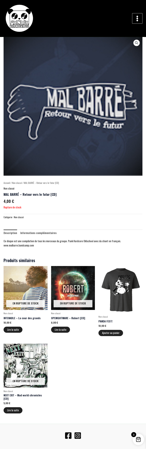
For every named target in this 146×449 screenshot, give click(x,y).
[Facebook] (68, 435)
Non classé (17, 183)
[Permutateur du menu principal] (137, 18)
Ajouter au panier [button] (110, 333)
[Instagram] (77, 435)
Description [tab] (10, 233)
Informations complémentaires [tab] (38, 233)
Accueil (7, 183)
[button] (136, 43)
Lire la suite (13, 329)
